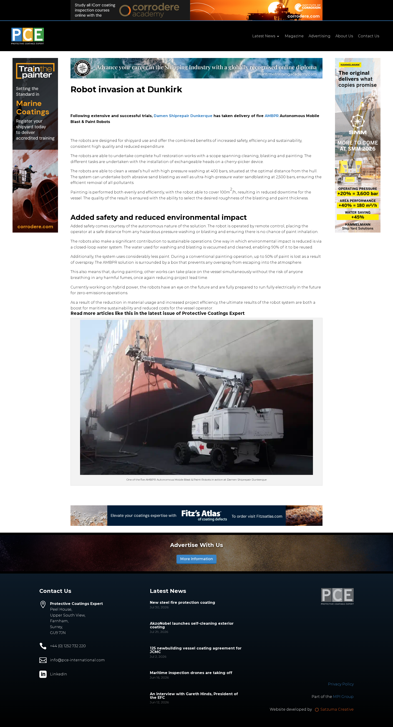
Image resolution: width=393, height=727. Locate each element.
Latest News (263, 36)
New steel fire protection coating (182, 602)
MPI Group (343, 696)
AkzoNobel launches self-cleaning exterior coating (192, 625)
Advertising (319, 36)
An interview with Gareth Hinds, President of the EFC (194, 696)
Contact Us (368, 36)
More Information (196, 559)
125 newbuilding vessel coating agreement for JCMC (196, 650)
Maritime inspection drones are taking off (191, 673)
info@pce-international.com (77, 660)
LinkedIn (58, 674)
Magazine (294, 36)
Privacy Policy (341, 684)
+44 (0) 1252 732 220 (68, 646)
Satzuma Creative (337, 709)
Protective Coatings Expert (213, 313)
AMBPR (272, 116)
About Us (344, 36)
